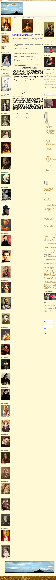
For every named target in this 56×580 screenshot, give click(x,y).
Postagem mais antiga (39, 117)
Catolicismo (54, 270)
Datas (45, 273)
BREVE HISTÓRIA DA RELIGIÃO (48, 217)
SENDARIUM (8, 4)
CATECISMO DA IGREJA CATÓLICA (48, 207)
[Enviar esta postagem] (22, 113)
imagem (52, 278)
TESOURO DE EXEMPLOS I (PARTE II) (49, 220)
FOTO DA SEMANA (48, 156)
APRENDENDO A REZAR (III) (49, 141)
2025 (45, 113)
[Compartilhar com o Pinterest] (27, 113)
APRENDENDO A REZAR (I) (49, 143)
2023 (45, 115)
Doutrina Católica (47, 274)
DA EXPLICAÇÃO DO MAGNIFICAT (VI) (50, 131)
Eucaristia (46, 275)
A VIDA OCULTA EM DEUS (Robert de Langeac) (50, 225)
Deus (50, 273)
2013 (45, 183)
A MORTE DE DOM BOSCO (47, 249)
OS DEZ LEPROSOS (48, 157)
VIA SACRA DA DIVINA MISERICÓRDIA (49, 208)
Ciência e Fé (46, 271)
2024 (45, 114)
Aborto (48, 268)
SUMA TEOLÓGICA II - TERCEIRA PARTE (49, 224)
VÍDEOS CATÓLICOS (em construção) (48, 210)
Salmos (45, 286)
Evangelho (51, 275)
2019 (45, 119)
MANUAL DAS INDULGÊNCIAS (48, 209)
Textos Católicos (52, 287)
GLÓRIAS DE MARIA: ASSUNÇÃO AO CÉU (49, 252)
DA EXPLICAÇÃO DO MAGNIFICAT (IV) (50, 166)
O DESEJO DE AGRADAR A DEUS (48, 255)
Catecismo (48, 270)
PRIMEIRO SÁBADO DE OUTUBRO (50, 170)
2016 (45, 122)
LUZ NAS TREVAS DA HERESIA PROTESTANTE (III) (49, 128)
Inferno (52, 279)
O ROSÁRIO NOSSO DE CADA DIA (48, 226)
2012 (45, 184)
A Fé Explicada (52, 267)
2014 (45, 182)
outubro (47, 125)
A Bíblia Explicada (46, 267)
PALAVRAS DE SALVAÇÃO (49, 132)
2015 (45, 181)
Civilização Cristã (52, 271)
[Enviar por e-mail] (24, 113)
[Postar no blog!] (25, 113)
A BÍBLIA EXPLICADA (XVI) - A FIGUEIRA (49, 239)
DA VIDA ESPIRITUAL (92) (49, 126)
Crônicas (49, 272)
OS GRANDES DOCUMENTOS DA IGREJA (49, 218)
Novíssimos (50, 282)
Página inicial (27, 117)
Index (44, 279)
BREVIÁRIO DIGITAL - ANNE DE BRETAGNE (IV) (50, 149)
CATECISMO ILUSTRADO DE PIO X (48, 188)
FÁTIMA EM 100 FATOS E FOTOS (48, 189)
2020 (45, 118)
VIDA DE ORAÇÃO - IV (47, 198)
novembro (47, 124)
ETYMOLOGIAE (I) (46, 236)
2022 (45, 116)
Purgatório (45, 285)
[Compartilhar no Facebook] (26, 113)
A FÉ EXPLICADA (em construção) (48, 204)
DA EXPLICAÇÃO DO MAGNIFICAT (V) (50, 144)
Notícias (47, 282)
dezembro (47, 123)
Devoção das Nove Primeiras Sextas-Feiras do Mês (28, 111)
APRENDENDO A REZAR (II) (49, 142)
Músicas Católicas (49, 281)
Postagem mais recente (16, 117)
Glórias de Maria (52, 277)
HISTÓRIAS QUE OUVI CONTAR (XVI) (50, 130)
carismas (45, 270)
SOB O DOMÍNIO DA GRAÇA (49, 129)
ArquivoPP (54, 268)
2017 (45, 121)
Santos (49, 286)
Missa (45, 281)
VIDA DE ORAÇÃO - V (47, 199)
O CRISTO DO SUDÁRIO (49, 165)
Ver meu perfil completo (8, 47)
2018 (45, 120)
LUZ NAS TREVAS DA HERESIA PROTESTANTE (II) (49, 136)
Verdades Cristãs (46, 288)
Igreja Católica (46, 278)
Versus (52, 288)
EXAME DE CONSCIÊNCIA (47, 190)
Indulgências (48, 279)
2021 (45, 117)
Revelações (51, 285)
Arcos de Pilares (8, 46)
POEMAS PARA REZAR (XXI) (49, 158)
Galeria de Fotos (46, 277)
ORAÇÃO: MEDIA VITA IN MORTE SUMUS (49, 233)
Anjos (50, 268)
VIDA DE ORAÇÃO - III (47, 197)
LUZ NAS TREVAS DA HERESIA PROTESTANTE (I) (49, 148)
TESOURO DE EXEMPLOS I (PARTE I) (49, 219)
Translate (47, 18)
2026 (45, 112)
